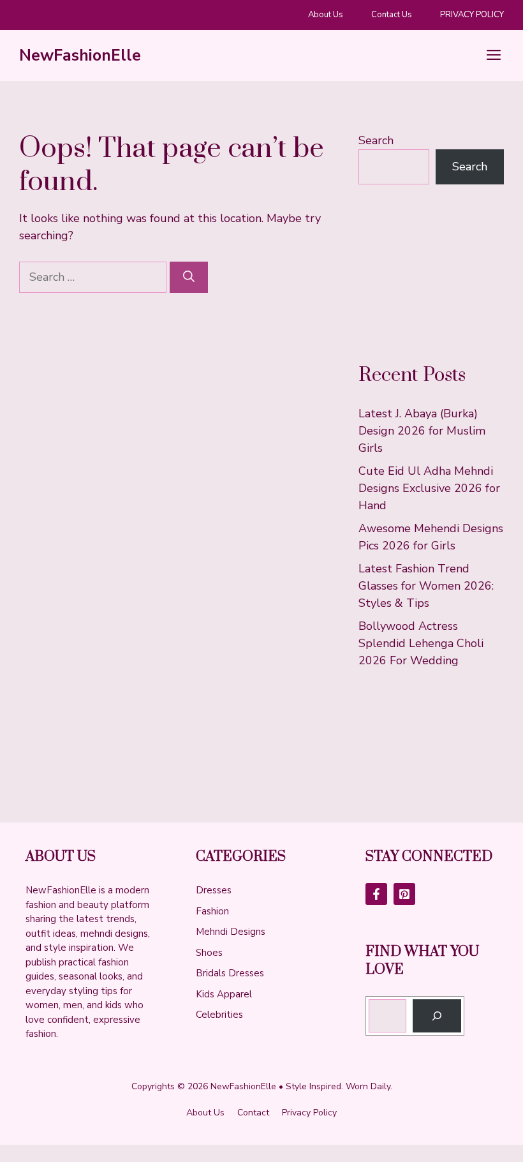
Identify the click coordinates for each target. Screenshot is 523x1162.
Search (376, 140)
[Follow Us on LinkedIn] (404, 894)
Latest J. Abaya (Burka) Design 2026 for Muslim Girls (421, 431)
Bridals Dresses (230, 973)
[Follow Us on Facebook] (376, 894)
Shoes (209, 952)
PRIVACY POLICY (472, 14)
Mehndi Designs (230, 931)
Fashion (212, 911)
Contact (253, 1112)
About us (205, 1112)
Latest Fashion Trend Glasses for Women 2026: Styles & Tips (426, 586)
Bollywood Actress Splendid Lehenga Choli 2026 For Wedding (420, 643)
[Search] (189, 277)
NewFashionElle (80, 55)
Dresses (214, 890)
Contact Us (391, 14)
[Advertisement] (431, 274)
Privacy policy (309, 1112)
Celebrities (219, 1014)
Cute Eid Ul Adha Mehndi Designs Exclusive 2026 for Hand (429, 488)
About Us (325, 14)
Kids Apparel (224, 994)
